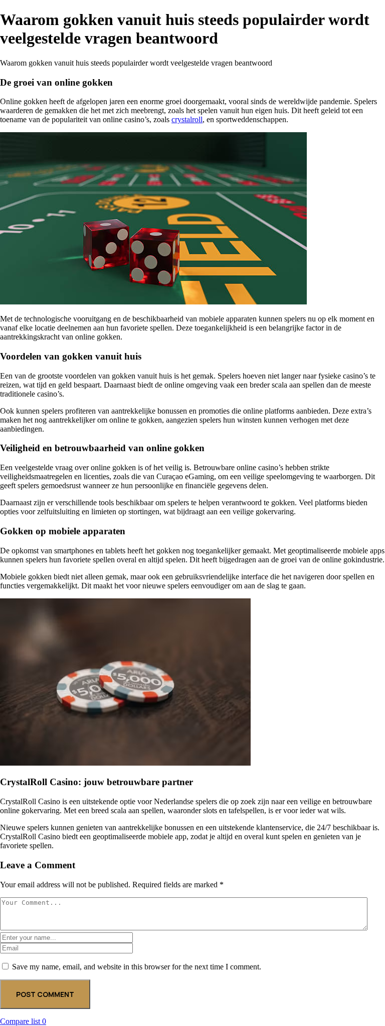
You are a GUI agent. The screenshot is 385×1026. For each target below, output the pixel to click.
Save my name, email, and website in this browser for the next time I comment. (136, 966)
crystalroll (187, 119)
